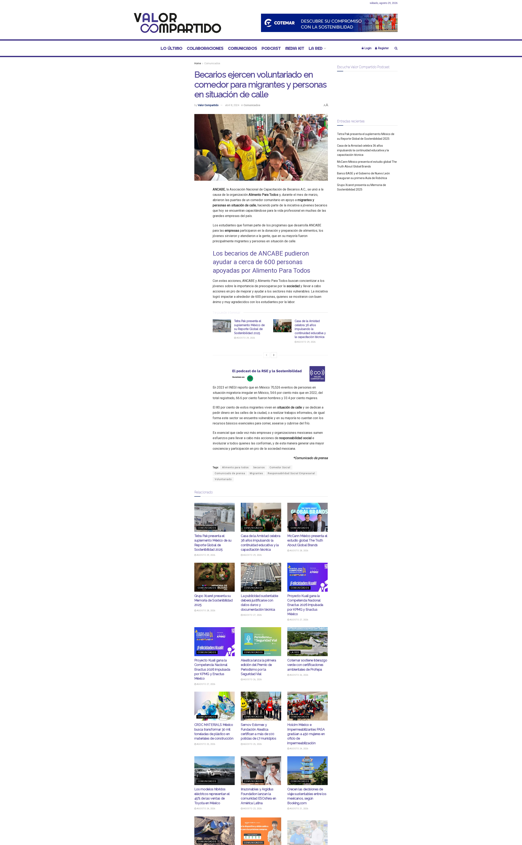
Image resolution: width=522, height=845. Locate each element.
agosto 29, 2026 (245, 338)
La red (316, 48)
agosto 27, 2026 (252, 615)
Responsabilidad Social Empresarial (291, 473)
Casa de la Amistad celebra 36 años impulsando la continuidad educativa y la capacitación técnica (310, 329)
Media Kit (294, 48)
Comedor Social (280, 467)
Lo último (171, 48)
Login (368, 48)
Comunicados (242, 48)
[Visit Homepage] (175, 23)
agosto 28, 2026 (298, 550)
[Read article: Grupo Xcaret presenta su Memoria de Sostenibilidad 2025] (214, 577)
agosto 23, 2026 (252, 808)
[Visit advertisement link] (329, 23)
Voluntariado (223, 479)
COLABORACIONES (205, 48)
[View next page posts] (274, 355)
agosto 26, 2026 (252, 679)
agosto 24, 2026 (298, 748)
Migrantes (256, 473)
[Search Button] (396, 48)
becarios (259, 467)
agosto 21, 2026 (298, 808)
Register (383, 48)
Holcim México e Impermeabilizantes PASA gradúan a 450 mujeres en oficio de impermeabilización (306, 734)
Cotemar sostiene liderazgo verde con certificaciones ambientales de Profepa (307, 664)
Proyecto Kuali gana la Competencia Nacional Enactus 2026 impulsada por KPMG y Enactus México (305, 605)
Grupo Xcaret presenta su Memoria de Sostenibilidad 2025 (213, 600)
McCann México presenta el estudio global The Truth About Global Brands (307, 540)
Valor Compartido (208, 105)
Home (197, 63)
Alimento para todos (235, 467)
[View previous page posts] (266, 355)
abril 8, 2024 (232, 105)
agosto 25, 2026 (205, 744)
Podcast (271, 48)
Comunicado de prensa (230, 473)
